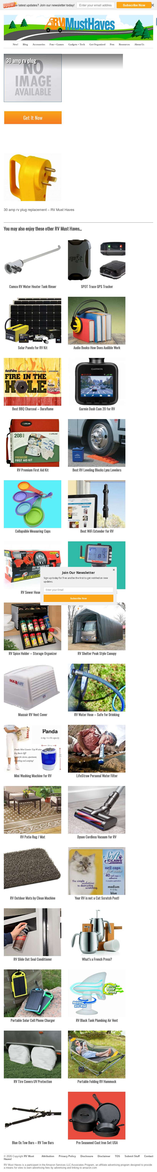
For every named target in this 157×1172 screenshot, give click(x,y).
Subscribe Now (78, 598)
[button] (78, 572)
